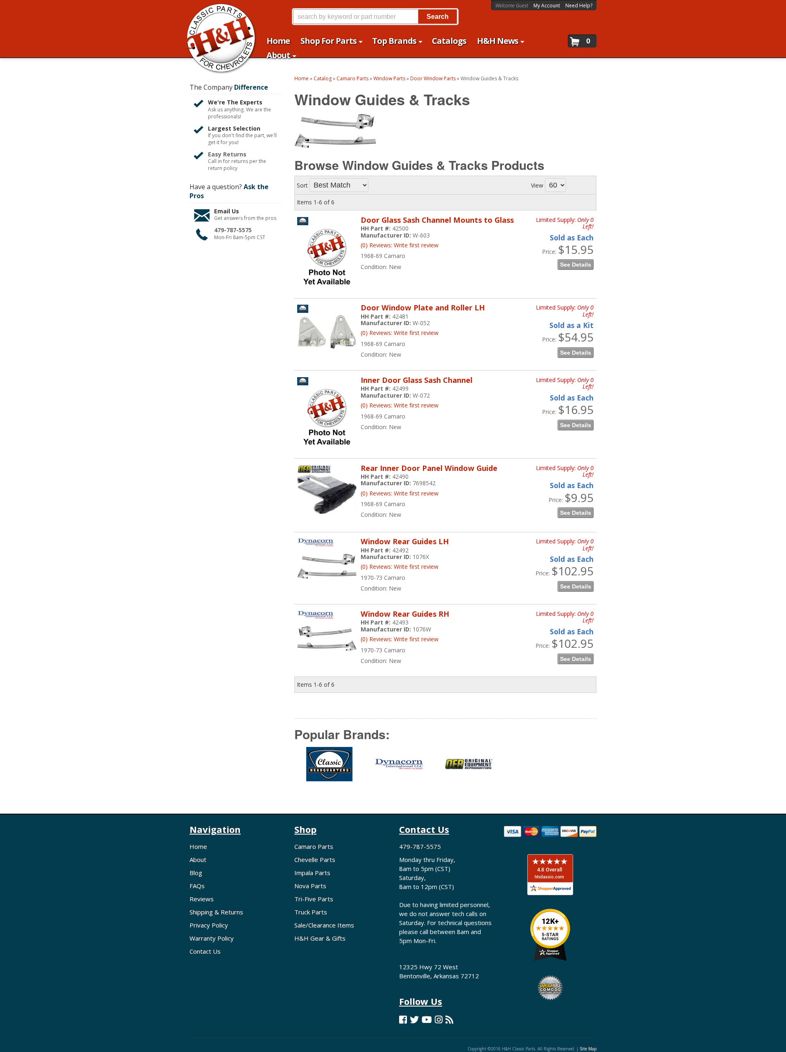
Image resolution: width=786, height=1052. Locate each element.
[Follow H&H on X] (414, 1019)
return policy (222, 168)
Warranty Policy (212, 938)
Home (198, 846)
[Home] (216, 11)
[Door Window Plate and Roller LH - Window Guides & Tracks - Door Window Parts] (327, 353)
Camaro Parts (313, 846)
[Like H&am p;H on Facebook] (403, 1019)
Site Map (588, 1049)
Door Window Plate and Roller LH (423, 307)
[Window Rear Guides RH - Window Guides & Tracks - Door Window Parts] (327, 661)
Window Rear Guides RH (405, 614)
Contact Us (205, 951)
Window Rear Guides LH (405, 541)
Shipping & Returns (216, 912)
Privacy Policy (209, 925)
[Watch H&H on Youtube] (427, 1019)
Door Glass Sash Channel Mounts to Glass (437, 220)
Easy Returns (227, 154)
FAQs (197, 886)
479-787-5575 (233, 230)
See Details (575, 264)
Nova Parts (310, 886)
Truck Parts (310, 912)
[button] (375, 16)
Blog (196, 873)
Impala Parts (312, 873)
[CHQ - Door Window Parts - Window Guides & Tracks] (329, 769)
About (198, 859)
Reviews (202, 899)
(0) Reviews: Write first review (399, 245)
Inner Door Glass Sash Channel (416, 380)
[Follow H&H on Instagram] (439, 1019)
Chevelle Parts (314, 859)
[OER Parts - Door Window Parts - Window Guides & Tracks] (468, 769)
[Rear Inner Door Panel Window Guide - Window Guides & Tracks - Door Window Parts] (327, 518)
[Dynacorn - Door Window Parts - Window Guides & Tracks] (398, 769)
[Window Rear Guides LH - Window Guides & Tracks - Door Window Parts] (327, 589)
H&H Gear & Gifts (320, 938)
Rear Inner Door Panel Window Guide (429, 468)
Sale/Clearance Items (324, 925)
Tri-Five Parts (313, 899)
